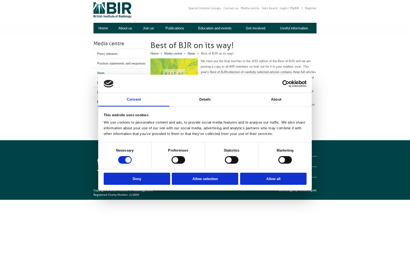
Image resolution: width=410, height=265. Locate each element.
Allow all (273, 179)
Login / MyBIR (289, 8)
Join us (148, 28)
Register (311, 8)
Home (103, 28)
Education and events (215, 28)
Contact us (231, 8)
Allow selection (205, 179)
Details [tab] (205, 99)
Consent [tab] (134, 99)
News (101, 73)
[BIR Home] (112, 10)
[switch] (178, 160)
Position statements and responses (121, 63)
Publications (174, 28)
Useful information (294, 28)
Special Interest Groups (204, 8)
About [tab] (276, 99)
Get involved (255, 28)
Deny (137, 179)
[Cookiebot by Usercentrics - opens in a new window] (286, 83)
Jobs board (269, 8)
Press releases (107, 54)
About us (125, 28)
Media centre (250, 8)
